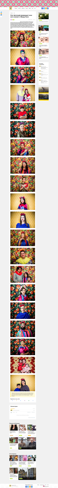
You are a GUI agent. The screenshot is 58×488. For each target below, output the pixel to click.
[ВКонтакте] (1, 15)
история (11, 478)
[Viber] (25, 400)
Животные (23, 8)
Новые (11, 412)
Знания (27, 8)
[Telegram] (33, 400)
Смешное (16, 8)
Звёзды (30, 8)
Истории (19, 8)
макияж (40, 55)
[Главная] (10, 8)
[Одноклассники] (1, 13)
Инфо (32, 8)
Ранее (16, 412)
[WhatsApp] (29, 400)
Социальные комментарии (31, 417)
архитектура (20, 478)
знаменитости (11, 435)
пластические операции (20, 435)
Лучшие (14, 412)
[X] (1, 12)
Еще (35, 8)
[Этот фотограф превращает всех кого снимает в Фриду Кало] (22, 38)
